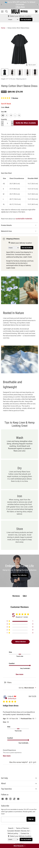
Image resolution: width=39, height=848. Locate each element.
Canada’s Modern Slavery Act (18, 831)
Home (3, 28)
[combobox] (27, 688)
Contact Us (25, 833)
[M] (11, 117)
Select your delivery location (20, 16)
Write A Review (20, 641)
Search (10, 828)
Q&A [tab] (25, 596)
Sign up (31, 819)
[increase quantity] (12, 123)
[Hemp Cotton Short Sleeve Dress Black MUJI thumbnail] (4, 72)
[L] (15, 117)
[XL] (19, 117)
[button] (19, 846)
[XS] (3, 117)
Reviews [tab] (16, 596)
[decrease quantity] (2, 123)
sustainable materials (24, 219)
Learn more (27, 257)
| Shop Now (20, 7)
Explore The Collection (19, 575)
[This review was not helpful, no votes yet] (34, 762)
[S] (7, 117)
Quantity (4, 119)
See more (19, 674)
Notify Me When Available (26, 123)
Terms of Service (22, 828)
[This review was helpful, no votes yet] (30, 762)
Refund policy (13, 833)
